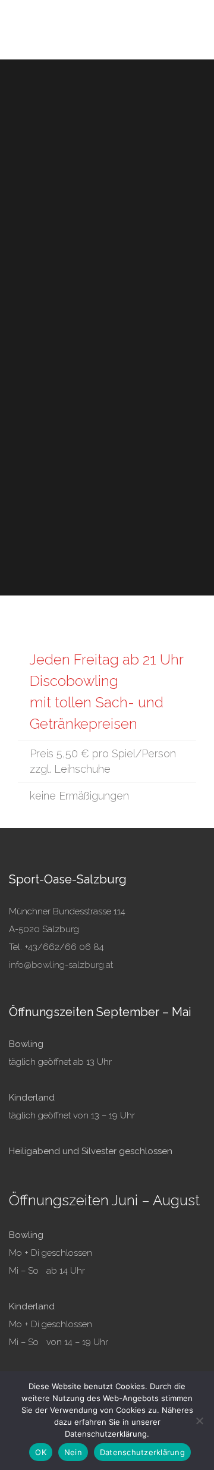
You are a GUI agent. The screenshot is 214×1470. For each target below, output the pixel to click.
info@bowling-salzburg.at (61, 965)
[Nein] (199, 1421)
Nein (73, 1452)
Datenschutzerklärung (142, 1452)
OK (40, 1452)
